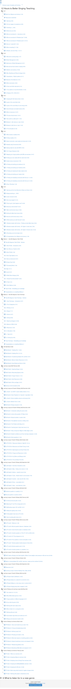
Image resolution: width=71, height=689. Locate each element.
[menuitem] (1, 3)
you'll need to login (41, 683)
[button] (1, 1)
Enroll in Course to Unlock (35, 685)
